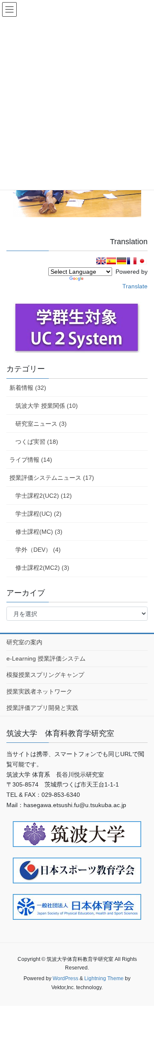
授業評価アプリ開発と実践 (42, 707)
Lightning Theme (104, 978)
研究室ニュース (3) (41, 423)
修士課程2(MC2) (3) (42, 567)
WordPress (65, 978)
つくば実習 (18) (36, 441)
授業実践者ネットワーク (39, 691)
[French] (131, 260)
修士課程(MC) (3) (38, 531)
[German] (121, 260)
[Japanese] (142, 260)
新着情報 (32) (27, 387)
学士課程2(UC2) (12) (43, 495)
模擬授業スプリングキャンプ (45, 674)
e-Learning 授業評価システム (46, 658)
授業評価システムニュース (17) (51, 477)
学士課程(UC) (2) (38, 513)
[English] (101, 260)
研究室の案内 (24, 642)
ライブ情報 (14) (30, 459)
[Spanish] (111, 260)
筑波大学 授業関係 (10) (46, 405)
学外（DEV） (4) (38, 549)
